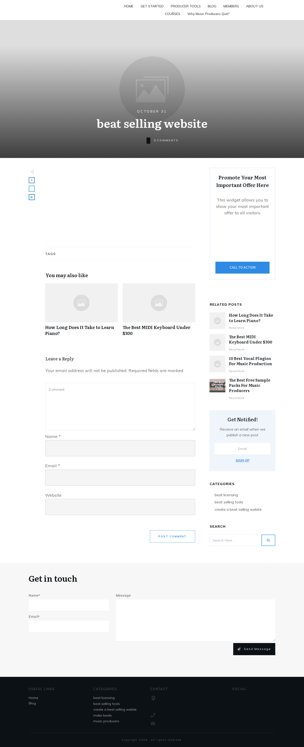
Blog (32, 703)
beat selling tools (229, 502)
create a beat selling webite (238, 509)
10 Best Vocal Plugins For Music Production (250, 360)
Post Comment (172, 536)
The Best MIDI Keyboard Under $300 (159, 312)
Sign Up (242, 460)
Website (53, 495)
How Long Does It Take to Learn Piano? (81, 312)
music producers (106, 721)
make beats (102, 715)
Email (52, 465)
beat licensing (226, 494)
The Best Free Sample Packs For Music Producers (249, 385)
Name (53, 436)
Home (33, 698)
